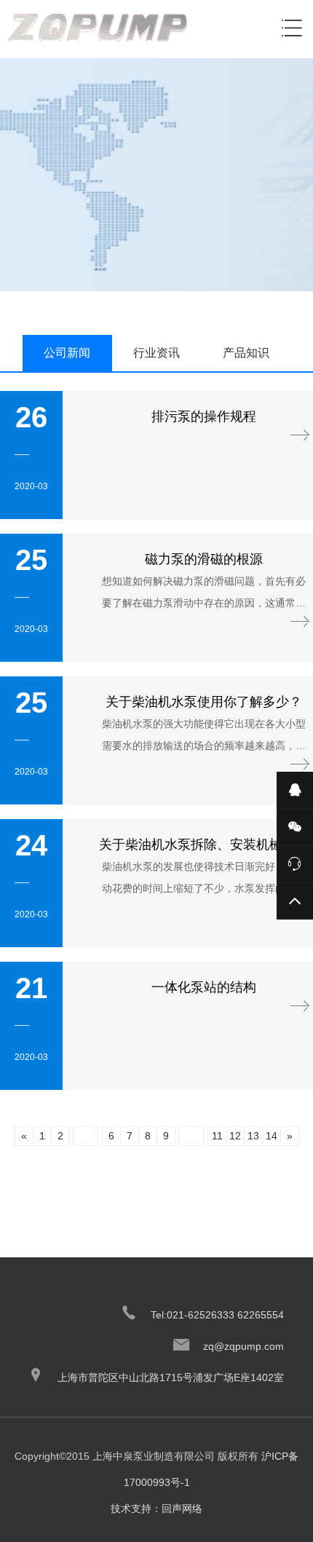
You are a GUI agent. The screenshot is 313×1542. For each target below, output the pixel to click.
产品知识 (246, 353)
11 (217, 1136)
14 (271, 1136)
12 (235, 1136)
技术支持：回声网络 (156, 1508)
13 (253, 1136)
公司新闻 (67, 353)
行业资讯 (156, 353)
